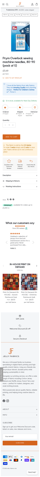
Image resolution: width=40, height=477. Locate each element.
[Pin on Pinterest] (13, 199)
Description (7, 175)
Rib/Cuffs (34, 14)
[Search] (8, 4)
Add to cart (11, 137)
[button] (12, 78)
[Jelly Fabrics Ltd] (20, 4)
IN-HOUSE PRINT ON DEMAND (20, 265)
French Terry (26, 14)
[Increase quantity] (13, 125)
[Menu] (3, 4)
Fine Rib (18, 14)
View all (20, 270)
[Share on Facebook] (10, 199)
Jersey (11, 14)
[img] (20, 226)
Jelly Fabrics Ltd (11, 468)
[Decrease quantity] (5, 125)
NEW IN (5, 14)
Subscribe (20, 443)
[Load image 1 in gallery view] (20, 36)
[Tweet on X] (8, 199)
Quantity (6, 120)
